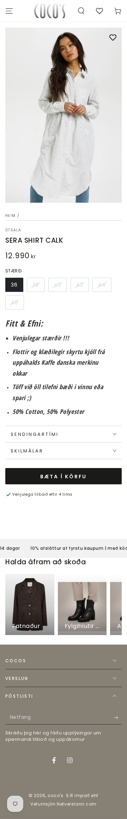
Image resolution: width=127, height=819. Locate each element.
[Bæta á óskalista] (113, 38)
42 (79, 284)
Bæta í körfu (63, 476)
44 (102, 284)
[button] (81, 11)
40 (57, 284)
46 (14, 302)
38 (35, 284)
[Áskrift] (118, 717)
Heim (10, 215)
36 (14, 284)
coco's (56, 795)
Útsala (13, 230)
